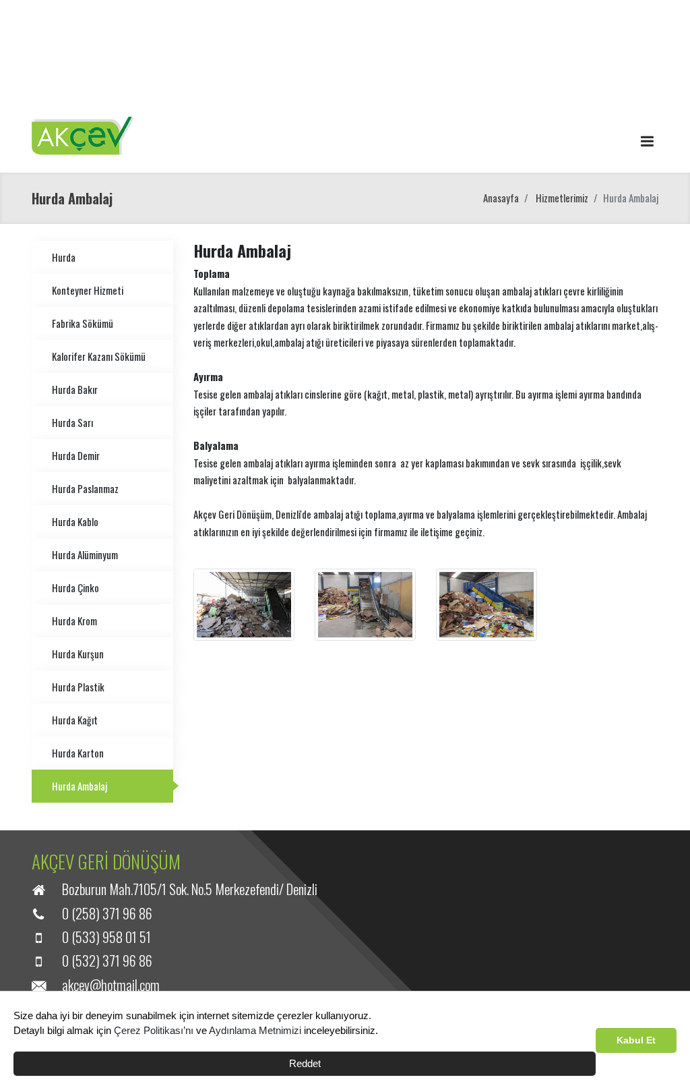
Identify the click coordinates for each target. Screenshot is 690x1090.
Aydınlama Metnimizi (255, 1030)
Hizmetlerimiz (562, 197)
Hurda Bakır (75, 389)
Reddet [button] (305, 1063)
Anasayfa (501, 197)
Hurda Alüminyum (85, 554)
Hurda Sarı (72, 422)
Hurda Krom (74, 620)
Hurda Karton (78, 752)
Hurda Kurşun (78, 653)
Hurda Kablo (75, 521)
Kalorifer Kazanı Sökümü (99, 356)
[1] (646, 140)
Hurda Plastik (78, 686)
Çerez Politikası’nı (153, 1030)
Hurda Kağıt (75, 719)
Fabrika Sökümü (82, 323)
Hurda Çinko (75, 587)
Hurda (63, 257)
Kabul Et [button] (636, 1040)
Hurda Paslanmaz (85, 488)
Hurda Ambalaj (79, 785)
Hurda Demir (76, 455)
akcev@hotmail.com (111, 984)
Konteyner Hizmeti (87, 290)
